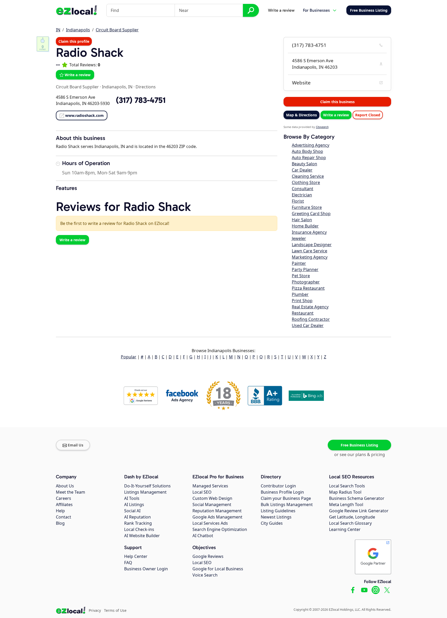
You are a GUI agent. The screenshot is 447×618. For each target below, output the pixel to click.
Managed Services (210, 486)
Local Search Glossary (350, 523)
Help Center (135, 556)
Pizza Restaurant (308, 288)
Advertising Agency (310, 145)
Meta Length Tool (346, 504)
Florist (298, 201)
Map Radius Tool (345, 492)
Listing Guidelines (278, 511)
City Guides (272, 523)
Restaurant (303, 313)
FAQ (128, 562)
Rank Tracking (138, 523)
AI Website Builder (142, 535)
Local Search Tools (347, 486)
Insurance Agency (309, 232)
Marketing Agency (309, 257)
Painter (299, 263)
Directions (146, 87)
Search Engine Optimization (219, 529)
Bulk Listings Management (287, 504)
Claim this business (337, 101)
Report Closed (367, 114)
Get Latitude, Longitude (352, 517)
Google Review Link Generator (359, 511)
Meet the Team (70, 492)
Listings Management (145, 492)
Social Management (211, 504)
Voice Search (205, 575)
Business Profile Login (282, 492)
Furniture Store (307, 207)
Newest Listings (276, 517)
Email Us (75, 445)
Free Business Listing (359, 445)
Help (60, 511)
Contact (63, 517)
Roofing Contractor (311, 319)
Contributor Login (278, 486)
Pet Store (301, 276)
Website (301, 82)
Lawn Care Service (309, 251)
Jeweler (299, 238)
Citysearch (322, 127)
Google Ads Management (217, 517)
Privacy (95, 610)
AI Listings (134, 504)
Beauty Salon (304, 164)
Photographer (306, 282)
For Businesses (316, 10)
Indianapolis (78, 30)
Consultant (302, 188)
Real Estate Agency (310, 307)
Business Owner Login (146, 569)
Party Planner (305, 269)
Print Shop (302, 300)
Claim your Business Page (286, 498)
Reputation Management (217, 511)
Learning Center (345, 529)
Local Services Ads (210, 523)
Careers (63, 498)
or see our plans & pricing (359, 454)
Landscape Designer (312, 244)
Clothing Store (306, 182)
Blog (60, 523)
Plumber (300, 294)
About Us (65, 486)
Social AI (132, 511)
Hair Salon (302, 220)
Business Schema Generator (356, 498)
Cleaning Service (308, 176)
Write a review (281, 10)
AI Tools (131, 498)
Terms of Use (115, 610)
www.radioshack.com (84, 115)
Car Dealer (302, 170)
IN (58, 30)
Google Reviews (208, 556)
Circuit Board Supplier (117, 30)
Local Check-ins (139, 529)
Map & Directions (301, 114)
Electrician (302, 195)
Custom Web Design (212, 498)
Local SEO (202, 492)
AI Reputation (137, 517)
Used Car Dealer (308, 325)
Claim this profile (73, 41)
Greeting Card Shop (311, 213)
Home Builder (305, 226)
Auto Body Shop (307, 151)
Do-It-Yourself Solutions (147, 486)
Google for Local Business (217, 569)
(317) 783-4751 (309, 45)
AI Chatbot (202, 535)
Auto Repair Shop (309, 157)
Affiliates (64, 504)
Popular (128, 357)
